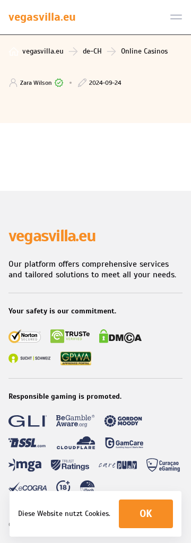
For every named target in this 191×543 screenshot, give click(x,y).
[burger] (176, 17)
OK (146, 513)
